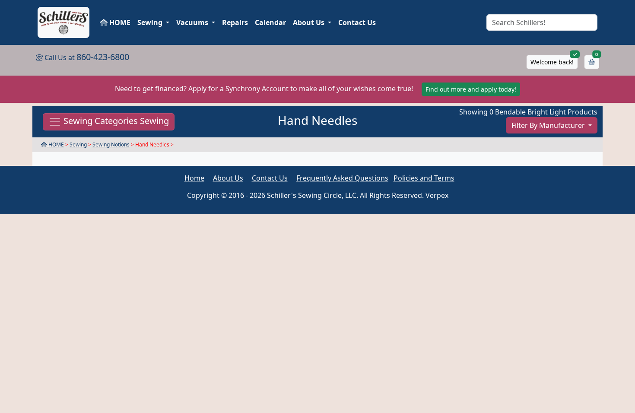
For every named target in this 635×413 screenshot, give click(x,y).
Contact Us (357, 22)
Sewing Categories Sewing (115, 121)
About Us (228, 178)
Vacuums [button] (193, 22)
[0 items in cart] (591, 62)
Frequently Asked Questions (342, 178)
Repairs (235, 22)
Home (194, 178)
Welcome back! (552, 62)
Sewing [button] (150, 22)
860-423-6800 (102, 57)
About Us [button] (309, 22)
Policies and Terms (424, 178)
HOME (119, 22)
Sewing (78, 144)
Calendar (270, 22)
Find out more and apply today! (470, 89)
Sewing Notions (111, 144)
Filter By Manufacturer (549, 125)
